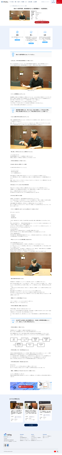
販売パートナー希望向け (46, 436)
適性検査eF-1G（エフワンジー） (36, 440)
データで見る (11, 1)
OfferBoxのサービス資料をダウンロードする (41, 22)
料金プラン (19, 1)
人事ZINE (32, 436)
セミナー (26, 1)
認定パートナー (45, 437)
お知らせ (21, 436)
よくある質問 (35, 1)
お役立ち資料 (30, 1)
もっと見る (31, 43)
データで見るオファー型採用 (35, 437)
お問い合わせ (53, 2)
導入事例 (23, 1)
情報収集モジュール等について (25, 440)
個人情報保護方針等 (23, 437)
